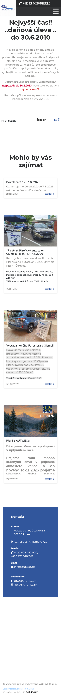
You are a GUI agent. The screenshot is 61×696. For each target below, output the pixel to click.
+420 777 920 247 (22, 556)
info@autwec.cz (24, 566)
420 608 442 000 (32, 3)
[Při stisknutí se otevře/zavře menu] (55, 10)
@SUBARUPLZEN (25, 580)
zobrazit (49, 194)
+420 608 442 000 (25, 552)
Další (56, 120)
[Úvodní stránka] (8, 8)
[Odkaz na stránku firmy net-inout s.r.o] (31, 692)
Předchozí (41, 120)
